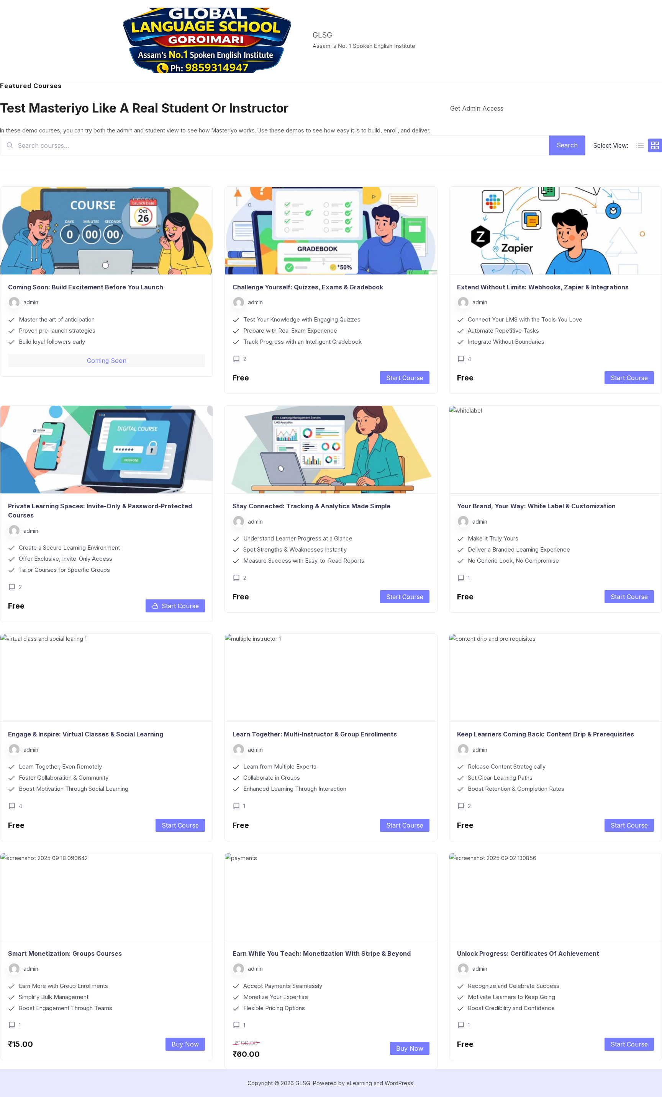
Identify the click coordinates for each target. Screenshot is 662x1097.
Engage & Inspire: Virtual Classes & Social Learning (85, 734)
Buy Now (185, 1044)
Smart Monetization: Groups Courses (65, 953)
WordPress (399, 1083)
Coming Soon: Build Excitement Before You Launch (85, 287)
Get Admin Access (476, 108)
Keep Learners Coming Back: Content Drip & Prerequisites (545, 734)
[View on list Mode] (640, 145)
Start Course (404, 378)
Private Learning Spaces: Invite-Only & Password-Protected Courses (100, 510)
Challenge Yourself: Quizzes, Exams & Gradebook (308, 287)
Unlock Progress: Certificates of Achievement (528, 953)
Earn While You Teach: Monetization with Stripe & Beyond (322, 953)
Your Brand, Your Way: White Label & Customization (536, 506)
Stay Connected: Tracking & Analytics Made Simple (311, 506)
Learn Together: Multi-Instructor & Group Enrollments (315, 734)
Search (567, 145)
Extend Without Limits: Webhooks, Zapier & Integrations (543, 287)
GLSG (322, 35)
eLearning (359, 1083)
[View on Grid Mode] (655, 145)
